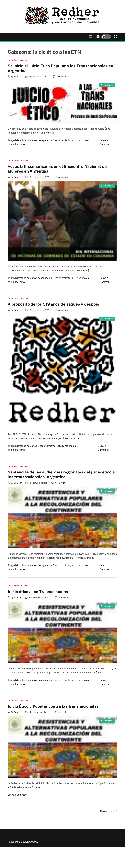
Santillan (18, 77)
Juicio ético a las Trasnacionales (38, 591)
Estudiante (62, 445)
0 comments (62, 77)
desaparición (45, 140)
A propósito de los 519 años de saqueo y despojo (53, 304)
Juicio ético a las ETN (18, 60)
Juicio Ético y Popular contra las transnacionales (53, 706)
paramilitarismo (16, 144)
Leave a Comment (17, 794)
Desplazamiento (61, 140)
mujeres (73, 445)
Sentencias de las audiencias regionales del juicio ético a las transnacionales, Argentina (61, 474)
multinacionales (80, 140)
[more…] (49, 132)
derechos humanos (26, 140)
